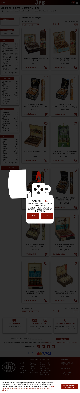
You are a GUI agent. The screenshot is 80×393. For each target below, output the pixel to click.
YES (33, 216)
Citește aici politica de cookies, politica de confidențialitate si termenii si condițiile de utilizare (28, 388)
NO (47, 216)
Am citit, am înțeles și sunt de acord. (69, 386)
